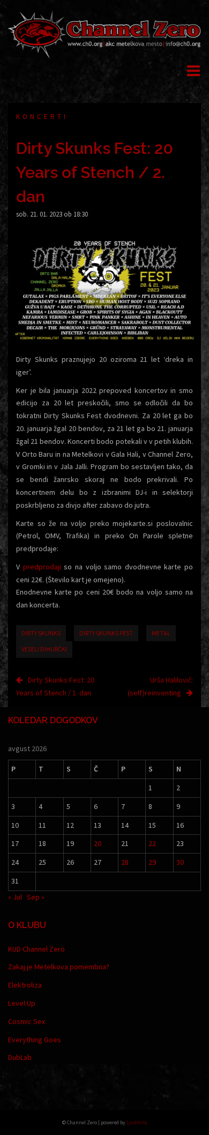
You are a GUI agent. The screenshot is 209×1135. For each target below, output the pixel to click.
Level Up (21, 1003)
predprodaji (42, 567)
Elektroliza (25, 985)
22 (152, 843)
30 (180, 862)
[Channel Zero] (104, 34)
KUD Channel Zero (36, 949)
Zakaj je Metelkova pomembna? (58, 966)
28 (125, 862)
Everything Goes (34, 1039)
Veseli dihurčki (44, 649)
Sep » (35, 897)
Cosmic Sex (26, 1021)
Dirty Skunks (41, 633)
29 (152, 862)
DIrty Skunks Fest (106, 633)
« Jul (15, 897)
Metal (161, 633)
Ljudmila (136, 1122)
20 (97, 843)
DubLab (20, 1057)
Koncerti (42, 116)
